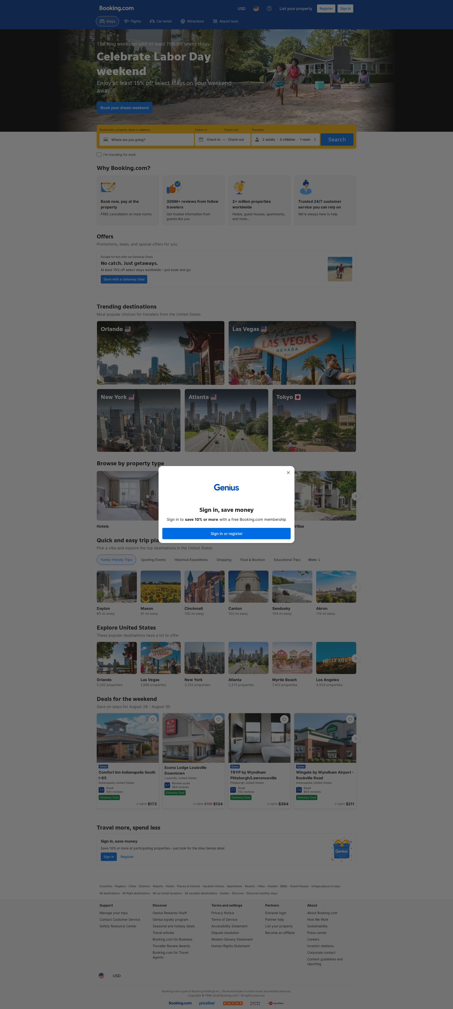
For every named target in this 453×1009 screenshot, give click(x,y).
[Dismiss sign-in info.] (288, 472)
